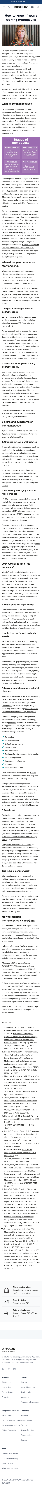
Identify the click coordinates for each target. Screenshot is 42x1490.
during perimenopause (10, 725)
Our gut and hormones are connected (16, 844)
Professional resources (30, 1402)
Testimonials (26, 1392)
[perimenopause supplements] (21, 156)
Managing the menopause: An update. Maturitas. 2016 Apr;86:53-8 (20, 1152)
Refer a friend (7, 1415)
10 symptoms (25, 217)
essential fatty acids (20, 572)
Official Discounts (9, 1430)
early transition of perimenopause (18, 447)
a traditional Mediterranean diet (22, 946)
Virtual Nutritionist (28, 1387)
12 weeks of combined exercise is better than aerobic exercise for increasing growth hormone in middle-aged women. (21, 1256)
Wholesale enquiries (10, 1468)
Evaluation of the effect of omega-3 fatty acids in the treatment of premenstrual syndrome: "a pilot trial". (19, 1235)
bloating (34, 352)
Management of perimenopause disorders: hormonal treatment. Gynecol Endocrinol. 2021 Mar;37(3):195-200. (20, 1103)
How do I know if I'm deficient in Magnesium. (21, 805)
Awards (24, 1425)
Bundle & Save (7, 1392)
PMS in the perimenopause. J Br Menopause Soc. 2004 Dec (21, 1119)
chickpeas (6, 680)
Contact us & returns (10, 1453)
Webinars (25, 1397)
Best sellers (6, 1387)
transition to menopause (11, 280)
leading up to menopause (12, 384)
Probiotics (6, 1397)
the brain (12, 722)
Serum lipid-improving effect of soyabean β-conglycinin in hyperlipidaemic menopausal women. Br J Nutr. (22, 1082)
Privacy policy (26, 1435)
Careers (24, 1440)
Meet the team (26, 1420)
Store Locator (7, 1463)
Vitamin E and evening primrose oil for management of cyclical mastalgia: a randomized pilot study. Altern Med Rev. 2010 (22, 1219)
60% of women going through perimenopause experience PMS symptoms (20, 247)
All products (6, 1382)
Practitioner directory (10, 1458)
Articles (24, 1382)
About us (24, 1415)
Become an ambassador (11, 1420)
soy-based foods (20, 680)
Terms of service (27, 1430)
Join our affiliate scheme (11, 1425)
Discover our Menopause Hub (13, 410)
